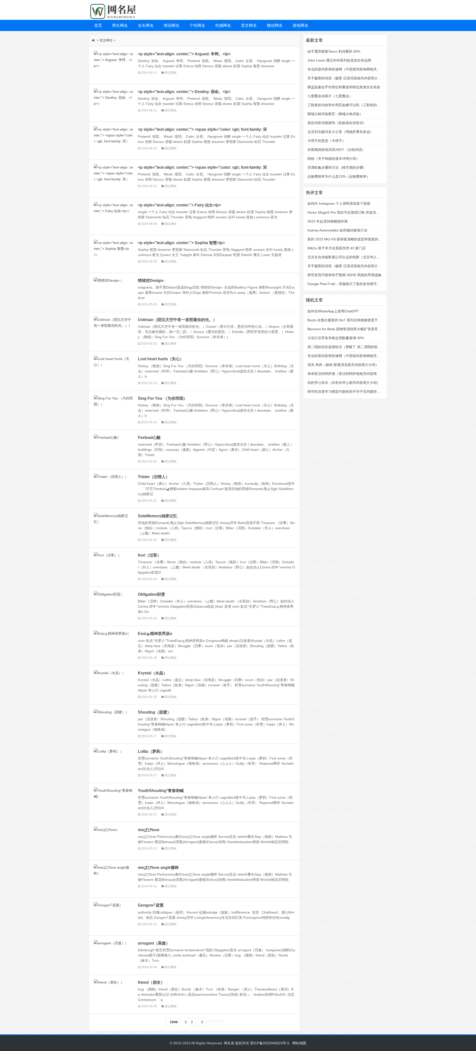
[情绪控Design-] (113, 291)
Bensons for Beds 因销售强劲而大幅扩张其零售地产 (347, 329)
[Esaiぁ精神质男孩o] (113, 644)
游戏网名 (300, 25)
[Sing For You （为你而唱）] (113, 409)
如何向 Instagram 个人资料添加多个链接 (338, 203)
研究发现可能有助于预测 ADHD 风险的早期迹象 (344, 275)
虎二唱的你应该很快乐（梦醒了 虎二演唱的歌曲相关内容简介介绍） (360, 347)
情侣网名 (171, 25)
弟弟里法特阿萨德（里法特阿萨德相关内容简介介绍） (349, 374)
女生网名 (146, 25)
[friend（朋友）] (113, 993)
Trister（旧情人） (154, 476)
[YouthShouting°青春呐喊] (113, 802)
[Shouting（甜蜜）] (113, 723)
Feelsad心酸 (149, 437)
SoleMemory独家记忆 (157, 516)
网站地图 (299, 1043)
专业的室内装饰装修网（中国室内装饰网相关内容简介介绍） (354, 69)
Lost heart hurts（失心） (161, 359)
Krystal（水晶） (152, 673)
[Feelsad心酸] (113, 448)
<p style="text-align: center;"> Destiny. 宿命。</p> (184, 91)
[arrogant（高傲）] (113, 954)
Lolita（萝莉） (151, 751)
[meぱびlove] (113, 841)
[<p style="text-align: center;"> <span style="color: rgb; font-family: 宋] (113, 140)
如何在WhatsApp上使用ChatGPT (333, 311)
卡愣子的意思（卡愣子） (326, 141)
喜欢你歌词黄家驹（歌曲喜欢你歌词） (336, 123)
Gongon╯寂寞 (151, 905)
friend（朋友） (151, 982)
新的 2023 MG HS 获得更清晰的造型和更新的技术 (346, 239)
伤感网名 (223, 25)
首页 (98, 25)
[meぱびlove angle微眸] (113, 878)
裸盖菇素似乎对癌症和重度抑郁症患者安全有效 (343, 87)
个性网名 (197, 25)
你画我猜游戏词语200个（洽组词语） (336, 150)
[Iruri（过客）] (113, 566)
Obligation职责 (151, 594)
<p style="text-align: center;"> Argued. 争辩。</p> (184, 54)
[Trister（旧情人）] (113, 488)
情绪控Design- (151, 280)
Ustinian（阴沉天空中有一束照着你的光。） (177, 319)
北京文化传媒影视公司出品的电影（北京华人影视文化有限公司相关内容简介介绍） (371, 257)
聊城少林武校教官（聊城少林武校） (335, 114)
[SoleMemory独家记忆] (113, 527)
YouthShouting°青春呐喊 (161, 790)
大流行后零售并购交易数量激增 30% (335, 338)
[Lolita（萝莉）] (113, 762)
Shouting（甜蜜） (154, 712)
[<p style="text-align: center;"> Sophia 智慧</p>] (113, 254)
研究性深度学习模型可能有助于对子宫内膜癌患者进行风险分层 (356, 392)
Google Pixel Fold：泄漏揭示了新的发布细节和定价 (347, 284)
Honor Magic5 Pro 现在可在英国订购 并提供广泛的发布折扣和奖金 (359, 212)
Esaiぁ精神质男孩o (155, 633)
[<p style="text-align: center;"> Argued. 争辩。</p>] (113, 65)
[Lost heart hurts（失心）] (113, 370)
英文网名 (249, 25)
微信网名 (275, 25)
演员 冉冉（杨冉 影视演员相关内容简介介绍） (343, 365)
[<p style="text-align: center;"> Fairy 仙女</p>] (113, 216)
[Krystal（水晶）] (113, 684)
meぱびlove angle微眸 (158, 867)
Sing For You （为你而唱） (162, 398)
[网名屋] (114, 9)
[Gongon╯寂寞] (113, 916)
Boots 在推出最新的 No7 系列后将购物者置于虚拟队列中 (351, 320)
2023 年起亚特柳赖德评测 (327, 221)
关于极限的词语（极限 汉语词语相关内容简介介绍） (347, 78)
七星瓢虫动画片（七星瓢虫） (330, 96)
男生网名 (120, 25)
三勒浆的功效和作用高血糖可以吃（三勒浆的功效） (347, 105)
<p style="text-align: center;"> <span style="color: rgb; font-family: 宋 (202, 129)
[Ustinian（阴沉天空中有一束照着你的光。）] (113, 331)
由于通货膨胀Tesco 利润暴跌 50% (333, 51)
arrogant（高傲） (154, 943)
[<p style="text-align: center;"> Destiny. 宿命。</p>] (113, 103)
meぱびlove (148, 829)
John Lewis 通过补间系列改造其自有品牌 (339, 60)
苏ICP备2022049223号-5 (269, 1043)
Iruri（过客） (149, 555)
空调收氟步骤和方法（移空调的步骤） (336, 167)
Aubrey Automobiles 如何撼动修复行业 (337, 230)
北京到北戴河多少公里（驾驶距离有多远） (340, 132)
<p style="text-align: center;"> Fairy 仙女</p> (179, 205)
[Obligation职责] (113, 605)
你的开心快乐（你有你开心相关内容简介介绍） (343, 383)
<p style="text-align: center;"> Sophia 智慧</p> (181, 242)
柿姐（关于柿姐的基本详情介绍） (333, 159)
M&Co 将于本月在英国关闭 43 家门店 (336, 248)
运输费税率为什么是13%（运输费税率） (338, 176)
